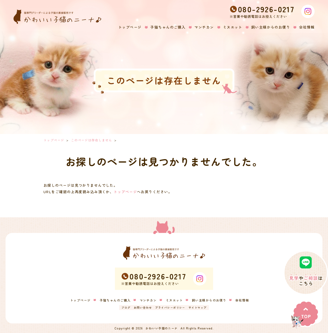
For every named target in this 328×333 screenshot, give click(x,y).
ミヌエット (174, 300)
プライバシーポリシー (170, 307)
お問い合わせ (143, 307)
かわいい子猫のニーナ (161, 328)
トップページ (54, 140)
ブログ (125, 307)
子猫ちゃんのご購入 (115, 300)
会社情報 (242, 300)
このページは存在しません (91, 140)
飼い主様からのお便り (209, 300)
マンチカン (148, 300)
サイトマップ (198, 307)
